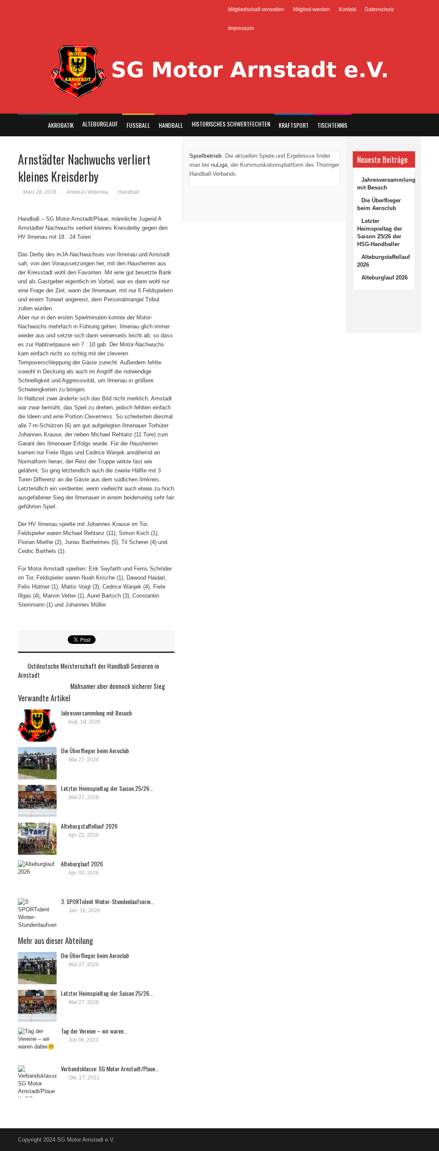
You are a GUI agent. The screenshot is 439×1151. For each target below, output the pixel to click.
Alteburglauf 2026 (82, 863)
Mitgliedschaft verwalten (256, 9)
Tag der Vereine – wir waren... (94, 1030)
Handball (128, 192)
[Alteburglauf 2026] (37, 876)
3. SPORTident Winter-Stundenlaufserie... (107, 901)
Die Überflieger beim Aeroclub (95, 750)
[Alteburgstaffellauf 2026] (37, 839)
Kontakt (347, 9)
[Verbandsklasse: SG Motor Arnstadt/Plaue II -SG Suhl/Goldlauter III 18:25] (37, 1081)
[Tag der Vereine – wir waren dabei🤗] (37, 1044)
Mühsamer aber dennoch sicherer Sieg (117, 686)
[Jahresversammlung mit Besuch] (37, 725)
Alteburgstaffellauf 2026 (89, 825)
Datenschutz (379, 9)
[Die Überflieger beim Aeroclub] (37, 763)
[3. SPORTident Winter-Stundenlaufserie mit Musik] (37, 914)
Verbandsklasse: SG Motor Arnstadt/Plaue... (110, 1068)
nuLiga (219, 165)
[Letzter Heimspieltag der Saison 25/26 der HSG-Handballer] (37, 801)
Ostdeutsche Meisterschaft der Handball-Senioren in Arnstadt (88, 670)
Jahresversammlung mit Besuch (96, 712)
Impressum (241, 28)
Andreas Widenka (87, 192)
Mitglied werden (311, 9)
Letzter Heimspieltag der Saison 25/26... (107, 788)
